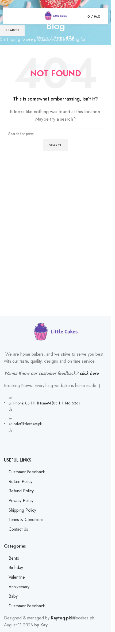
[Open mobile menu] (13, 16)
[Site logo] (55, 16)
